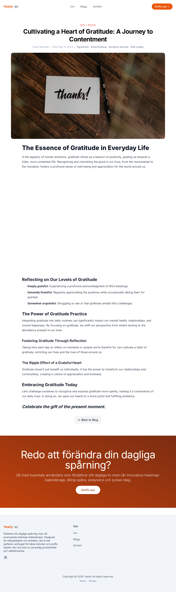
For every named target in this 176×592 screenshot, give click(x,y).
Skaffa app (88, 490)
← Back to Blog (88, 420)
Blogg (83, 6)
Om (72, 6)
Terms (83, 581)
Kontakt (97, 6)
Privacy (92, 581)
